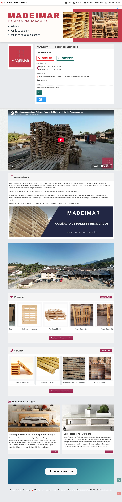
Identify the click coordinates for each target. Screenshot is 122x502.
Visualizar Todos (106, 297)
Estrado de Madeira (22, 329)
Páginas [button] (78, 3)
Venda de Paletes (100, 383)
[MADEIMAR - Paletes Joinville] (20, 56)
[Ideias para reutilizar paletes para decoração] (34, 418)
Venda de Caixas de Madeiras (74, 383)
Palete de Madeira (48, 329)
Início (69, 3)
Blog (109, 3)
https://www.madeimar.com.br (49, 88)
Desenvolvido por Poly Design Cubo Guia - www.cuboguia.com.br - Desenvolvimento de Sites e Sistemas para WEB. (50, 490)
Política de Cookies (105, 490)
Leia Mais (55, 452)
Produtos (89, 3)
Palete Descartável (74, 329)
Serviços (100, 3)
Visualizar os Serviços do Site (61, 391)
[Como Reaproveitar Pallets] (88, 418)
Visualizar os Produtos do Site (61, 338)
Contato (117, 3)
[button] (119, 7)
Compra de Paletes (22, 382)
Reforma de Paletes (48, 383)
